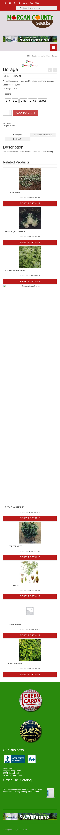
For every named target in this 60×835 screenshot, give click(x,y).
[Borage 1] (30, 61)
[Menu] (53, 47)
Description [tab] (17, 135)
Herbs (12, 126)
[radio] (8, 101)
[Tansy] (50, 70)
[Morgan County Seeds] (30, 21)
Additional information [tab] (43, 135)
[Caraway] (55, 70)
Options (8, 94)
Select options (30, 203)
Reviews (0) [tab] (17, 139)
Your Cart (32, 3)
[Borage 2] (26, 65)
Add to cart (25, 112)
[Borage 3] (34, 65)
